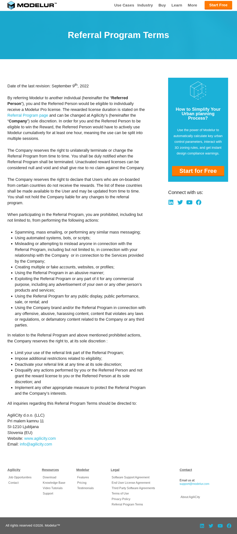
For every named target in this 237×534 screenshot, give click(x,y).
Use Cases (124, 5)
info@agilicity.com (36, 444)
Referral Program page (27, 115)
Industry (145, 5)
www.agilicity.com (40, 438)
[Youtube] (189, 202)
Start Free (218, 5)
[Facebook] (198, 202)
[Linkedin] (171, 202)
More (192, 5)
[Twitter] (180, 202)
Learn (176, 5)
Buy (162, 5)
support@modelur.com (194, 483)
